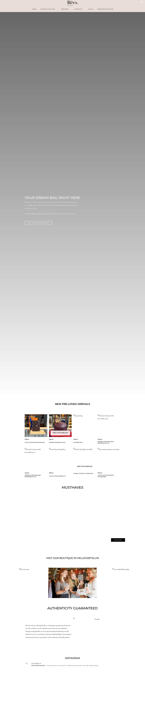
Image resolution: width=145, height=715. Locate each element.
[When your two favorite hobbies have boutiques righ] (72, 678)
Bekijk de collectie (40, 507)
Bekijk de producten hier (104, 507)
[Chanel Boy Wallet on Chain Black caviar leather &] (72, 694)
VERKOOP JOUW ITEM (105, 9)
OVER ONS (78, 9)
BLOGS (90, 9)
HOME (34, 9)
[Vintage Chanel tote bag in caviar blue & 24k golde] (41, 676)
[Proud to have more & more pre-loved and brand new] (104, 694)
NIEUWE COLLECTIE (47, 9)
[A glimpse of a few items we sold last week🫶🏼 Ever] (104, 678)
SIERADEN (64, 9)
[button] (1, 583)
